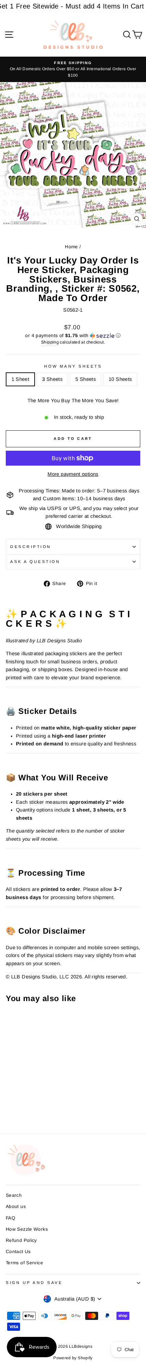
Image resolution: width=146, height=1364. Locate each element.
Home (71, 246)
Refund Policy (21, 1240)
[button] (73, 335)
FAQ (10, 1218)
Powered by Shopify (73, 1358)
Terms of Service (24, 1262)
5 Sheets (85, 379)
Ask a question (35, 561)
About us (16, 1206)
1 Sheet (21, 379)
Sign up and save (34, 1282)
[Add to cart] (13, 1020)
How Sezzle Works (27, 1229)
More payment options (73, 474)
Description (30, 546)
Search (14, 1195)
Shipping (50, 342)
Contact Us (18, 1251)
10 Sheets (120, 379)
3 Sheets (52, 379)
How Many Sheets (73, 366)
